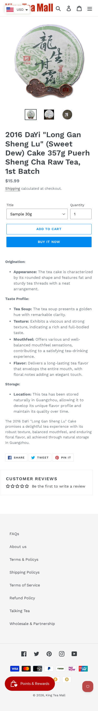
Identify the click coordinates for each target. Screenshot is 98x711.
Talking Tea (20, 611)
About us (18, 546)
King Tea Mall (55, 695)
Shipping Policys (24, 572)
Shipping (12, 188)
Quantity (77, 205)
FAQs (14, 534)
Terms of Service (25, 585)
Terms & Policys (24, 559)
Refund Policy (22, 598)
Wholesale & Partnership (32, 623)
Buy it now (49, 242)
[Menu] (89, 8)
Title (10, 205)
